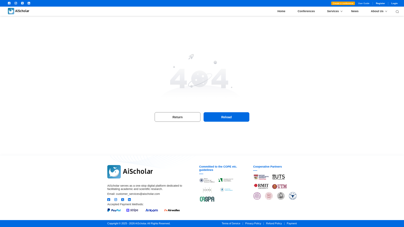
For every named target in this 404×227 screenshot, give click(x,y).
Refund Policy (274, 223)
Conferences (306, 11)
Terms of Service (231, 223)
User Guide (363, 3)
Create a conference (343, 3)
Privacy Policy (253, 223)
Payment (292, 223)
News (355, 11)
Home (281, 11)
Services (333, 11)
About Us (377, 11)
